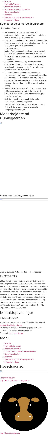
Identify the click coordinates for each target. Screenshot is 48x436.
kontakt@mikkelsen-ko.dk (11, 325)
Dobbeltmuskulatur (12, 7)
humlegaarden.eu (16, 333)
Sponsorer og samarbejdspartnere (18, 17)
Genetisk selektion (12, 12)
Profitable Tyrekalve (12, 4)
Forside (7, 1)
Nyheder (8, 15)
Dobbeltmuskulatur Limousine (17, 9)
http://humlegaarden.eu (10, 433)
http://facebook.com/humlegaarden (15, 380)
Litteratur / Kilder (11, 20)
